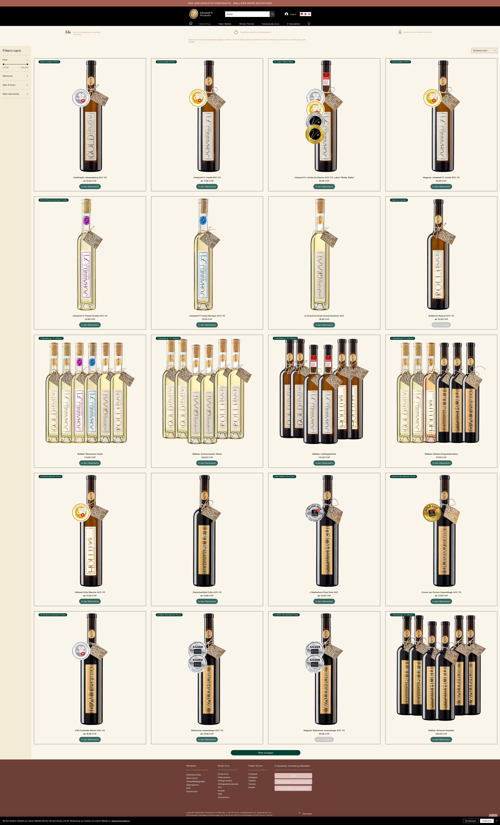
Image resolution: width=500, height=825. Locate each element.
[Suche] (272, 14)
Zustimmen (487, 821)
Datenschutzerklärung (121, 821)
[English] (305, 14)
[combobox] (484, 50)
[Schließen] (496, 821)
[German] (302, 14)
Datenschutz (223, 797)
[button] (309, 23)
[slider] (3, 64)
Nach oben (307, 813)
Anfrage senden (225, 780)
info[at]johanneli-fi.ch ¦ (248, 813)
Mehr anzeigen (265, 752)
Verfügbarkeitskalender (228, 784)
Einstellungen (470, 821)
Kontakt (221, 790)
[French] (309, 14)
